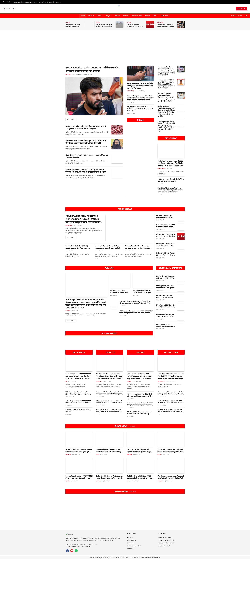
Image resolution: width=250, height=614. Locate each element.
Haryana (129, 454)
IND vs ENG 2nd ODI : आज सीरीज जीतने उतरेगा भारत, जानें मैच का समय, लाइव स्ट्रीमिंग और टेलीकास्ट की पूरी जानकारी (139, 395)
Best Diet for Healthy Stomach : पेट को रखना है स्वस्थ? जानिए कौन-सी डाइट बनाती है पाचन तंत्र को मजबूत (108, 410)
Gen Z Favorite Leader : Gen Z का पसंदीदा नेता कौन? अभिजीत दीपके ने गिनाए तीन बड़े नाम (92, 69)
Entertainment (137, 16)
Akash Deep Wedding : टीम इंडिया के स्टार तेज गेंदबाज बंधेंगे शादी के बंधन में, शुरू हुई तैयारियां (139, 413)
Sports (147, 16)
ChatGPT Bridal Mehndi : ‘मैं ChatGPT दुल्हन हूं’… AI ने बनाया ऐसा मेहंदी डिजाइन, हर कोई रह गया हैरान (171, 410)
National (91, 16)
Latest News (161, 168)
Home (83, 16)
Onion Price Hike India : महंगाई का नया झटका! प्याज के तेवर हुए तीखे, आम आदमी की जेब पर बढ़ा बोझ (85, 127)
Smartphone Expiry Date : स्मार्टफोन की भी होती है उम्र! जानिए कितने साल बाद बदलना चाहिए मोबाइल (140, 85)
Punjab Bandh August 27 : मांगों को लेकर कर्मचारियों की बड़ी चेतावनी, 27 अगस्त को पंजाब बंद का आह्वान (140, 109)
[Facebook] (67, 550)
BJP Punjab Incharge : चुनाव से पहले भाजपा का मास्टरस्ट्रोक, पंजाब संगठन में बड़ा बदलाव (165, 245)
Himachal (68, 454)
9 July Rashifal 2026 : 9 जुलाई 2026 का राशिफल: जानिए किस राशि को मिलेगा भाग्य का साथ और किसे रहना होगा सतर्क (170, 163)
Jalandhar (160, 22)
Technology (130, 90)
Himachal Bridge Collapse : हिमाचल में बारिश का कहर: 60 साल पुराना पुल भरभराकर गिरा (78, 450)
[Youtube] (71, 550)
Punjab (108, 16)
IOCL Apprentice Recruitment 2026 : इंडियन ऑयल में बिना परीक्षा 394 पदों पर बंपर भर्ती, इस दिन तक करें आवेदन (77, 393)
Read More (70, 119)
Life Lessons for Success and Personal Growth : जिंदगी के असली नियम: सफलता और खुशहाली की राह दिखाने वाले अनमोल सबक (109, 402)
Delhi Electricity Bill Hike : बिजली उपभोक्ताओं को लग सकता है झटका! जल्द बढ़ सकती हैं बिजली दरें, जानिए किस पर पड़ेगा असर (140, 477)
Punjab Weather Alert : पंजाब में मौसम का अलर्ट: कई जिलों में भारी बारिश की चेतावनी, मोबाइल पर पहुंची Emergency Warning (165, 226)
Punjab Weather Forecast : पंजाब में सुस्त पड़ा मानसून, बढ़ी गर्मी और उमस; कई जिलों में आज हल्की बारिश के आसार (85, 170)
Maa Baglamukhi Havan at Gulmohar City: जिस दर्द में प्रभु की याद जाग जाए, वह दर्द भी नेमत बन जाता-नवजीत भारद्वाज (165, 277)
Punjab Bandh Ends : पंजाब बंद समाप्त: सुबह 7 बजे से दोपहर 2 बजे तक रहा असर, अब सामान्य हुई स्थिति (79, 247)
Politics (117, 16)
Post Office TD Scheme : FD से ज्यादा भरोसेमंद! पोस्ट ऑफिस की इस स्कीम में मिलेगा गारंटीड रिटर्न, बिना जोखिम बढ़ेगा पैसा (170, 190)
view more (132, 426)
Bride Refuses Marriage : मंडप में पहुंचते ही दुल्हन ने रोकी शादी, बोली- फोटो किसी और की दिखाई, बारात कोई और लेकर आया (165, 216)
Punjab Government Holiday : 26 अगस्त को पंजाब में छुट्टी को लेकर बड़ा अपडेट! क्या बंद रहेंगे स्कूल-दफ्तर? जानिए (135, 26)
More (154, 16)
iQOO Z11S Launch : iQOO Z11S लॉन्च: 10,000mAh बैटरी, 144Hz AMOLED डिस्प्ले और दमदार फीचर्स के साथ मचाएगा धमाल (170, 402)
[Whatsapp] (76, 550)
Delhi (97, 454)
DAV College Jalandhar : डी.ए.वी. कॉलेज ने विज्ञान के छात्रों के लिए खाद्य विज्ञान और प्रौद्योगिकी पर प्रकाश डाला (78, 402)
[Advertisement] (125, 48)
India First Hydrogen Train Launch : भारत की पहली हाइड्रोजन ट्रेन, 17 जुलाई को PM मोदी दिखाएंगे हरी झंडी (109, 477)
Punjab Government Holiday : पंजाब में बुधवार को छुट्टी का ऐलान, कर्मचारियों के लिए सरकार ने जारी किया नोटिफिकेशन (165, 235)
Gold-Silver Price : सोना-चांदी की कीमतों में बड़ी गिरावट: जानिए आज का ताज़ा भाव (171, 180)
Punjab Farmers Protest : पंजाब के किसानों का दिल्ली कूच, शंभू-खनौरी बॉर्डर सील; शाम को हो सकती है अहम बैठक (170, 450)
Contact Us (241, 8)
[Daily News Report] (125, 8)
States (99, 16)
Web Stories (165, 16)
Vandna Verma (78, 74)
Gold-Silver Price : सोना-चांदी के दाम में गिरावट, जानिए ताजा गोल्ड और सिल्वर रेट (86, 156)
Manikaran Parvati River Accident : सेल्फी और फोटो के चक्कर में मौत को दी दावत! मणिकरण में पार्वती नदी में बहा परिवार (170, 477)
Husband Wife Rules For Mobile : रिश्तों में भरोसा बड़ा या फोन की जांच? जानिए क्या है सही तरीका (109, 393)
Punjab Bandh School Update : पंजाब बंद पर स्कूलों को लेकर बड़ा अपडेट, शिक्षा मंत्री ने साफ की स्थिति (138, 247)
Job (66, 381)
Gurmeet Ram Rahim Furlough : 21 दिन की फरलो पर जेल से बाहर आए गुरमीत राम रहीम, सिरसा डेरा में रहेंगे (85, 141)
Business (126, 16)
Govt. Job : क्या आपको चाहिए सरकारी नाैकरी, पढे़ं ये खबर (78, 410)
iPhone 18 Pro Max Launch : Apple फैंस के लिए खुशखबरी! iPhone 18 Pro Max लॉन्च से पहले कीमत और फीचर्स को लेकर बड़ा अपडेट (170, 393)
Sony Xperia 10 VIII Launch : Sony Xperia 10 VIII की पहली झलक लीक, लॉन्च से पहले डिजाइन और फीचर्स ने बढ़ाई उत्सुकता (171, 376)
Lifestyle (99, 381)
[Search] (246, 16)
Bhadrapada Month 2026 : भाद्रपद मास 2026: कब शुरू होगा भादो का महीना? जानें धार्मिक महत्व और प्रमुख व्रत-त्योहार (165, 287)
